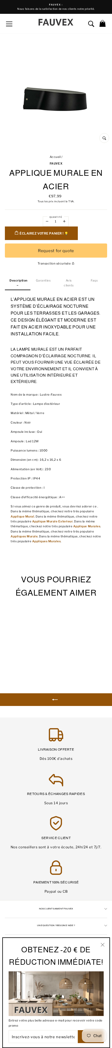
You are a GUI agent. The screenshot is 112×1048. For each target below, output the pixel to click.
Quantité (55, 217)
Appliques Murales (46, 541)
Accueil (55, 157)
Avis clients (69, 283)
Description (18, 280)
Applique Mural (22, 516)
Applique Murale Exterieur (52, 521)
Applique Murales (86, 526)
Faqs (94, 280)
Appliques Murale (24, 536)
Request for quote (56, 250)
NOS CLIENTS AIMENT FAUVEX (56, 908)
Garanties (43, 280)
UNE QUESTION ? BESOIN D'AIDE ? (56, 925)
